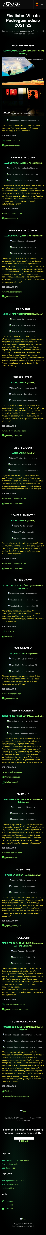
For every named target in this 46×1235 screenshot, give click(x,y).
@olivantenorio (11, 698)
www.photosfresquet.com (12, 772)
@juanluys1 (9, 636)
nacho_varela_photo (15, 436)
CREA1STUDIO (28, 1226)
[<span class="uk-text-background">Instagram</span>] (3, 1201)
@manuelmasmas (12, 145)
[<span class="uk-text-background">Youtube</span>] (3, 1208)
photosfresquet (11, 782)
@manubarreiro (11, 857)
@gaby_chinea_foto (12, 926)
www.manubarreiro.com (12, 853)
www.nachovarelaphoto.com (14, 431)
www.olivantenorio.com (12, 694)
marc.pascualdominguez (15, 1004)
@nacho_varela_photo (14, 503)
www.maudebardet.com (12, 213)
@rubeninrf (9, 1091)
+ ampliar (23, 71)
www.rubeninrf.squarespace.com (15, 1096)
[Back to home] (12, 4)
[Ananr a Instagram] (3, 503)
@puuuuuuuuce (11, 218)
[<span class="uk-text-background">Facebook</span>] (3, 1205)
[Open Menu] (42, 4)
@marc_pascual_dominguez (16, 1009)
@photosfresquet (12, 777)
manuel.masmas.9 (12, 140)
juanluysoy (9, 631)
